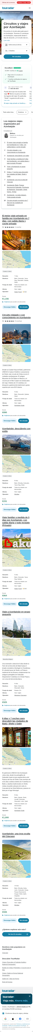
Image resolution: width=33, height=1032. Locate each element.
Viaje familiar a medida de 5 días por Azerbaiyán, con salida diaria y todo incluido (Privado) (18, 161)
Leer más (7, 40)
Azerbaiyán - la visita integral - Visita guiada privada (17, 196)
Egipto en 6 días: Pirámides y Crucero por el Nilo (16, 969)
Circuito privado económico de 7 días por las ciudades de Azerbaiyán (17, 203)
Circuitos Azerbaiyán (15, 12)
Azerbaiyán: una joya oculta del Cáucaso (17, 181)
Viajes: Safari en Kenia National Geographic (12, 974)
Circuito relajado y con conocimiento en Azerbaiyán (16, 151)
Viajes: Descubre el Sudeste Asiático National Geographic (14, 963)
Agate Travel (18, 292)
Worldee (16, 494)
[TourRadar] (8, 8)
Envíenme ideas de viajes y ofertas (17, 1013)
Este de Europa (7, 982)
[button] (16, 302)
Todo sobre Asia (8, 112)
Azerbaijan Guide (19, 405)
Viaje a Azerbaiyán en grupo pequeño (16, 168)
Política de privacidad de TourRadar (17, 1025)
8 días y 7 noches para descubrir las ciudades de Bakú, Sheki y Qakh (17, 174)
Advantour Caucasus (20, 695)
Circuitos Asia (5, 12)
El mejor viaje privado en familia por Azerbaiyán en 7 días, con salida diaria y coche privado (15, 103)
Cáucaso (5, 953)
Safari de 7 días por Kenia (10, 978)
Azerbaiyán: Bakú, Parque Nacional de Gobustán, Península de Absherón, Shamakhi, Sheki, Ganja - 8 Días (18, 188)
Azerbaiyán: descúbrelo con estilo (18, 155)
